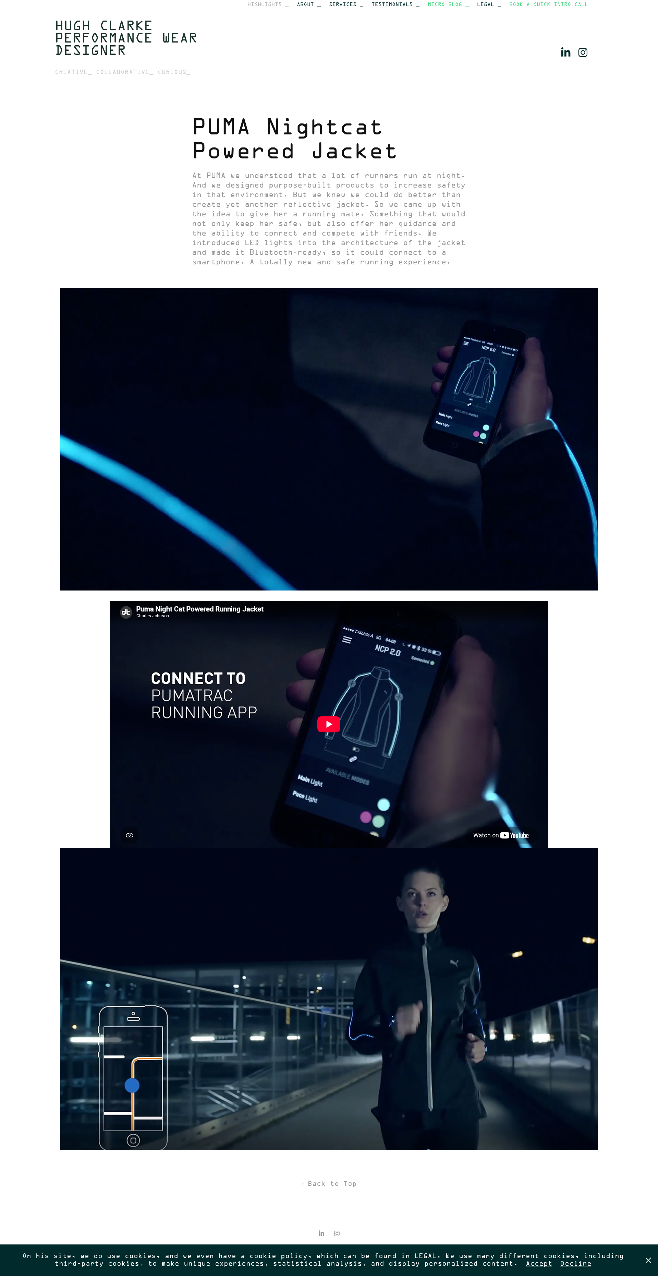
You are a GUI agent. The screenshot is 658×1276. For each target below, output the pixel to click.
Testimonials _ (395, 4)
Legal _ (489, 4)
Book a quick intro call (548, 4)
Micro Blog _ (448, 4)
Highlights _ (268, 4)
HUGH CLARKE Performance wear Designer (130, 39)
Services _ (346, 4)
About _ (309, 4)
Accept (539, 1264)
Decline (576, 1264)
